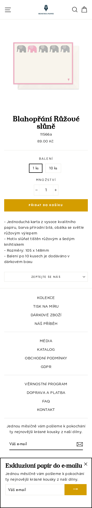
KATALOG (46, 349)
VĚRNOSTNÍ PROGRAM (46, 384)
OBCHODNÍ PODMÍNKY (46, 358)
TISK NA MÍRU (46, 306)
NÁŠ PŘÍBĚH (46, 323)
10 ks (53, 168)
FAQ (46, 401)
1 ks (36, 168)
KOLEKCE (46, 298)
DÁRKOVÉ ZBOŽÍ (46, 315)
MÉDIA (46, 341)
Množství (46, 180)
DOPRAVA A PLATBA (46, 392)
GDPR (46, 367)
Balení (46, 158)
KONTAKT (46, 409)
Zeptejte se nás (46, 277)
